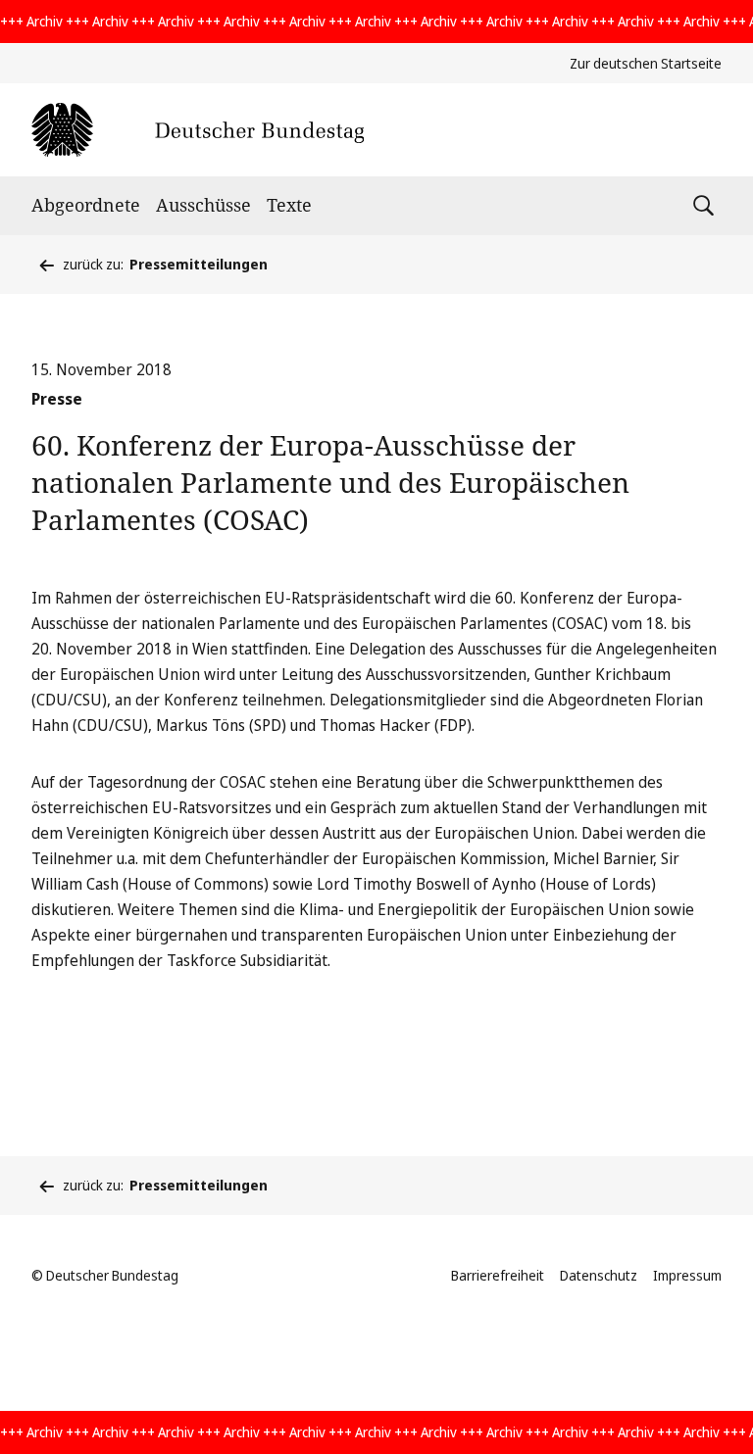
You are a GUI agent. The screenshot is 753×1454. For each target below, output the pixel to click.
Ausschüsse (203, 205)
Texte (289, 205)
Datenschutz (598, 1275)
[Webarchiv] (197, 130)
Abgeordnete (85, 205)
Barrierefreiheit (497, 1275)
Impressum (687, 1275)
